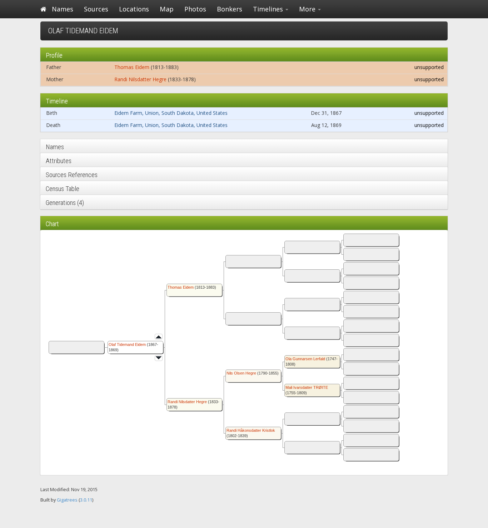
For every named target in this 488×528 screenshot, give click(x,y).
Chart (52, 224)
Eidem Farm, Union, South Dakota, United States (171, 112)
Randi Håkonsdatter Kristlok (250, 430)
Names (62, 9)
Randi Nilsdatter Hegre (140, 79)
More (308, 9)
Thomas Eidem (131, 67)
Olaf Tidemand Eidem (127, 344)
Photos (195, 9)
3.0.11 (86, 500)
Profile (54, 55)
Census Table (62, 189)
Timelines (269, 9)
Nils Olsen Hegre (241, 373)
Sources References (72, 175)
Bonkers (229, 9)
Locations (134, 9)
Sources (96, 9)
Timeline (57, 101)
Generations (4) (65, 203)
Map (167, 9)
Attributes (58, 161)
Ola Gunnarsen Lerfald (305, 359)
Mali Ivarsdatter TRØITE (306, 387)
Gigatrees (67, 500)
